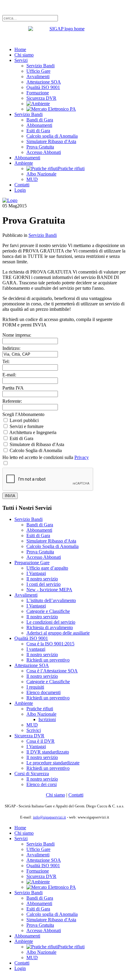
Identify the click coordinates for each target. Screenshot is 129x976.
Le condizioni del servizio (50, 622)
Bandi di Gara (39, 119)
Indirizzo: (11, 348)
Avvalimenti (38, 76)
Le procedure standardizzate (53, 762)
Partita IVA (13, 387)
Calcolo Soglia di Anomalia (36, 450)
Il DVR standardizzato (47, 751)
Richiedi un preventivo (48, 659)
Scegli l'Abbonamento (23, 414)
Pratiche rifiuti (39, 708)
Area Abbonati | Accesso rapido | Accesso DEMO (49, 7)
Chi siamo (24, 54)
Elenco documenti (43, 692)
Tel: (6, 361)
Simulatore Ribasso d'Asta (51, 141)
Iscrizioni (47, 719)
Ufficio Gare (38, 71)
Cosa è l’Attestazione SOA (52, 670)
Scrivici (33, 730)
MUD (32, 179)
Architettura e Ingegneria (32, 432)
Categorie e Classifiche (48, 611)
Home (20, 49)
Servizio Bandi (40, 65)
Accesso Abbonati (43, 152)
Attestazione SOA (43, 81)
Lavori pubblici (24, 420)
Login (20, 190)
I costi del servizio (43, 584)
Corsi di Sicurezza (31, 773)
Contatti (21, 184)
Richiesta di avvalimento (49, 627)
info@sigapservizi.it (49, 817)
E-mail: (9, 374)
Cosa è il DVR (40, 741)
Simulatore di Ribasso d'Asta (37, 444)
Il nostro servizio (42, 578)
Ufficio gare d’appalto (47, 568)
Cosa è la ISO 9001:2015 (50, 643)
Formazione (37, 92)
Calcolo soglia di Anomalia (52, 136)
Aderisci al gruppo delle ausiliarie (58, 632)
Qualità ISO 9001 (43, 87)
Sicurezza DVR (41, 98)
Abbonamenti (39, 125)
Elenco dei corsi (41, 784)
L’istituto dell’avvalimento (51, 600)
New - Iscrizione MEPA (49, 589)
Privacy (81, 457)
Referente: (12, 401)
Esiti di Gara (38, 130)
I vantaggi (35, 649)
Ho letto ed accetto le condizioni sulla (45, 457)
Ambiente (23, 163)
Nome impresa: (16, 335)
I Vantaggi (36, 573)
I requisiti (35, 687)
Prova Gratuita (40, 146)
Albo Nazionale (41, 173)
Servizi (21, 60)
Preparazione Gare (32, 562)
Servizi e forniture (27, 426)
